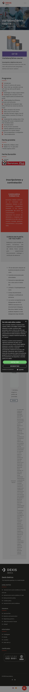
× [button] (25, 321)
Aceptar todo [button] (15, 362)
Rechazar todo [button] (14, 366)
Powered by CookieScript (8, 369)
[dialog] (14, 346)
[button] (20, 369)
